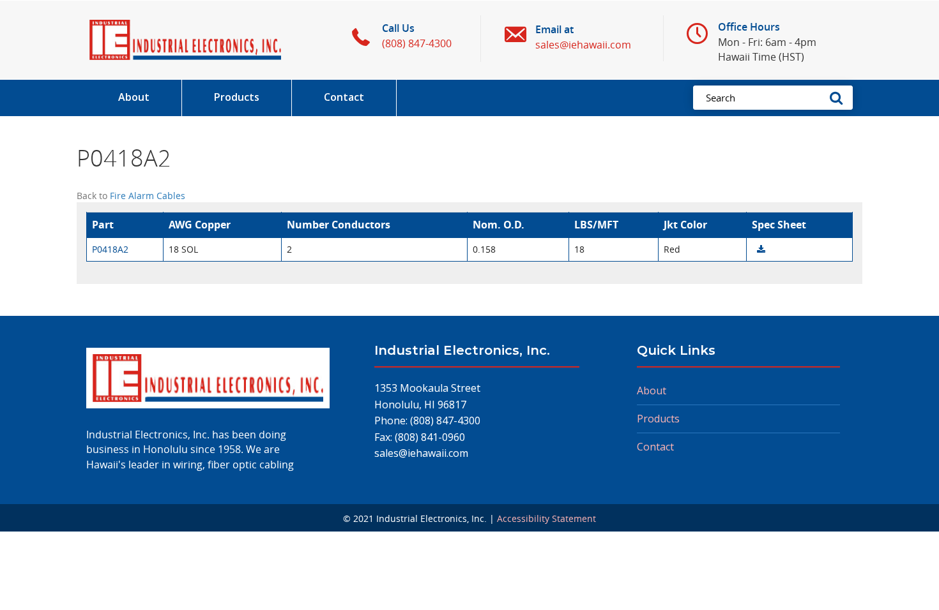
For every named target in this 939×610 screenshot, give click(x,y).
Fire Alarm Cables (147, 196)
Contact (655, 447)
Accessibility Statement (546, 518)
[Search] (840, 98)
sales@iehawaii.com (421, 453)
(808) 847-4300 (445, 420)
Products (658, 419)
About (651, 390)
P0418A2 (110, 249)
